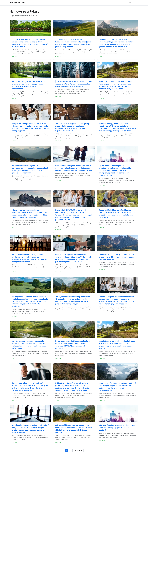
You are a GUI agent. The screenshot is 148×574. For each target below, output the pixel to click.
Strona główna (133, 3)
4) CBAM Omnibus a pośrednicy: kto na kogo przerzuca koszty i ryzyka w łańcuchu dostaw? (117, 427)
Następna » (78, 450)
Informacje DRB (17, 2)
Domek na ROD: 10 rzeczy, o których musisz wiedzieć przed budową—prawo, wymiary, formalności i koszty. (117, 257)
